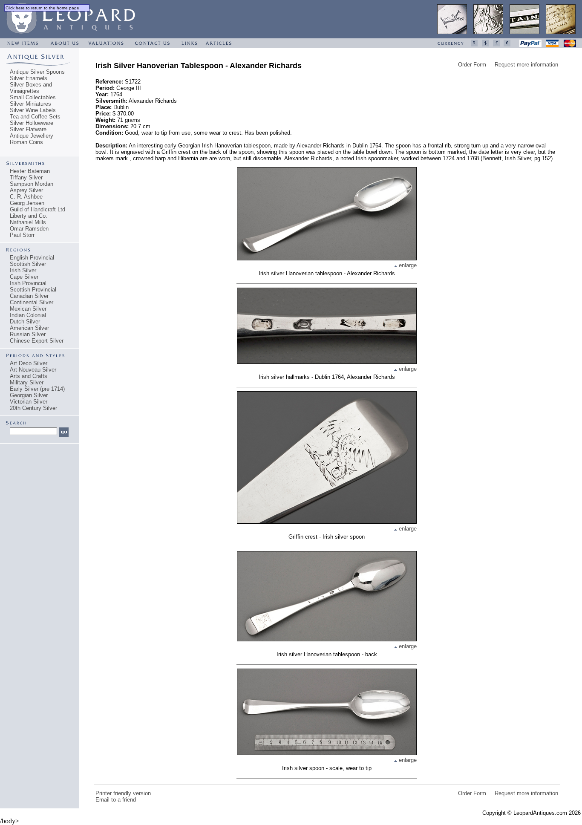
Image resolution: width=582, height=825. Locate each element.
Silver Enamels (28, 78)
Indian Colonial (28, 315)
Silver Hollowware (31, 123)
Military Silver (26, 382)
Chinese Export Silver (36, 341)
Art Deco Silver (28, 363)
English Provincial (32, 257)
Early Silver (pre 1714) (37, 389)
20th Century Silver (33, 408)
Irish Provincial (28, 283)
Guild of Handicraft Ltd (37, 209)
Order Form (472, 64)
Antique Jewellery (31, 136)
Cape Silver (24, 277)
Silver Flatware (28, 129)
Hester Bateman (30, 171)
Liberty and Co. (28, 216)
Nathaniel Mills (28, 222)
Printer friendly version (123, 793)
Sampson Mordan (31, 184)
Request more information (526, 64)
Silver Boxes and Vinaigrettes (31, 87)
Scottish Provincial (33, 289)
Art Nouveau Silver (33, 369)
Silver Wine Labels (33, 110)
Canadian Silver (29, 296)
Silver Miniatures (30, 104)
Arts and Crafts (28, 376)
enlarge (407, 265)
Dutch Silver (25, 321)
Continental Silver (31, 302)
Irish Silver (23, 270)
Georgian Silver (29, 395)
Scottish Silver (28, 264)
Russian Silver (28, 334)
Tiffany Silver (26, 177)
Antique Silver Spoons (37, 72)
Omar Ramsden (29, 228)
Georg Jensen (27, 203)
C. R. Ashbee (26, 196)
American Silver (29, 328)
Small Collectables (33, 97)
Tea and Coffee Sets (35, 116)
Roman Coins (26, 142)
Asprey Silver (26, 190)
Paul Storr (22, 235)
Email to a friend (115, 799)
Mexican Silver (28, 309)
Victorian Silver (28, 401)
